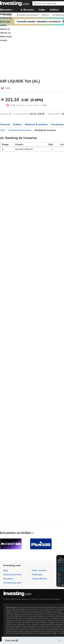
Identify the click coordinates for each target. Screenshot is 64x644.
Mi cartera (28, 10)
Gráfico (17, 124)
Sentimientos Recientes (19, 130)
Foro (3, 130)
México (45, 15)
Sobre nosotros (39, 570)
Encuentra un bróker (15, 533)
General (5, 124)
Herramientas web (12, 583)
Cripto (42, 10)
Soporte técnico (39, 578)
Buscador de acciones (27, 15)
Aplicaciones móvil (12, 574)
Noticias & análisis (36, 124)
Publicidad (37, 574)
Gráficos (54, 10)
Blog (5, 570)
